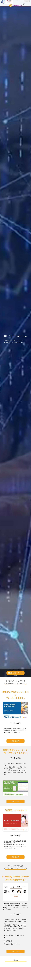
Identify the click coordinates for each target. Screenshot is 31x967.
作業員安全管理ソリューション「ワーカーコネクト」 (15, 695)
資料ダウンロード (16, 673)
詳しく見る (15, 741)
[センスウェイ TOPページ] (15, 5)
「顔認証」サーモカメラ (15, 810)
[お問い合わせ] (24, 4)
